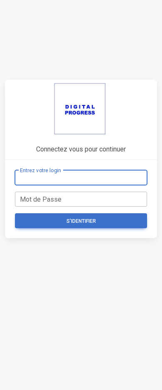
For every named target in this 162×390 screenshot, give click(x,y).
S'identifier (81, 221)
